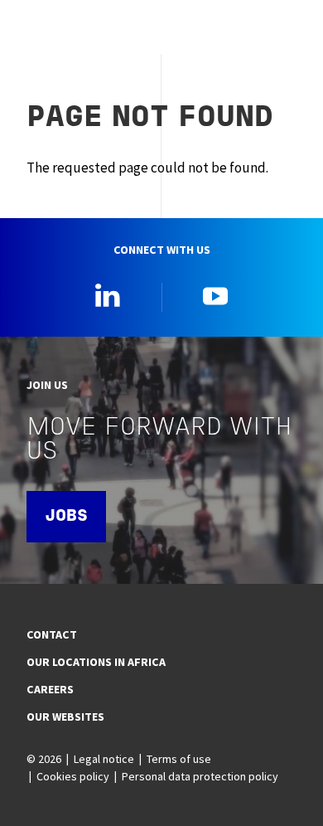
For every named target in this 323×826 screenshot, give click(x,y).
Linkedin (107, 295)
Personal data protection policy (200, 776)
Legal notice (104, 758)
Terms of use (179, 758)
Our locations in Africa (96, 661)
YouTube (215, 295)
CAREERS (50, 689)
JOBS (66, 516)
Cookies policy (72, 776)
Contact (52, 634)
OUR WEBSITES (65, 716)
